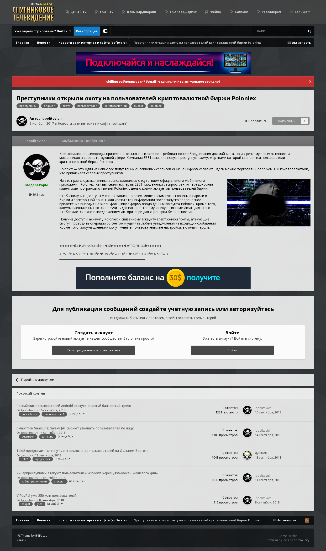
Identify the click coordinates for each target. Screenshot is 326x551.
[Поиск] (309, 31)
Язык (20, 540)
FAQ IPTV (106, 12)
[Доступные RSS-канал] (307, 520)
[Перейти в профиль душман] (247, 455)
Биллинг (241, 12)
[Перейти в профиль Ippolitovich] (21, 121)
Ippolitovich (52, 118)
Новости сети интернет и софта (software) (92, 123)
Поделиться (257, 121)
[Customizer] (105, 31)
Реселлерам (271, 12)
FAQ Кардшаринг (183, 12)
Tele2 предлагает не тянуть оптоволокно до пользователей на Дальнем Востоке (82, 450)
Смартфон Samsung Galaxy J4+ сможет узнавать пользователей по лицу (75, 428)
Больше (301, 12)
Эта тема (292, 31)
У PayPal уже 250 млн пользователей (46, 495)
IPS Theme (24, 536)
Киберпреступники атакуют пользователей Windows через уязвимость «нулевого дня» (87, 473)
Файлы (215, 12)
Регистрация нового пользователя (93, 350)
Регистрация (87, 31)
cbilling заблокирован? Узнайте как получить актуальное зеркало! (163, 81)
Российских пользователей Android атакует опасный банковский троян (73, 405)
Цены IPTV (78, 12)
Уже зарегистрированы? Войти (41, 31)
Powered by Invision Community (287, 540)
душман (27, 455)
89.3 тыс (38, 194)
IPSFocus (41, 536)
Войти (232, 350)
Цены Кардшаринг (141, 12)
